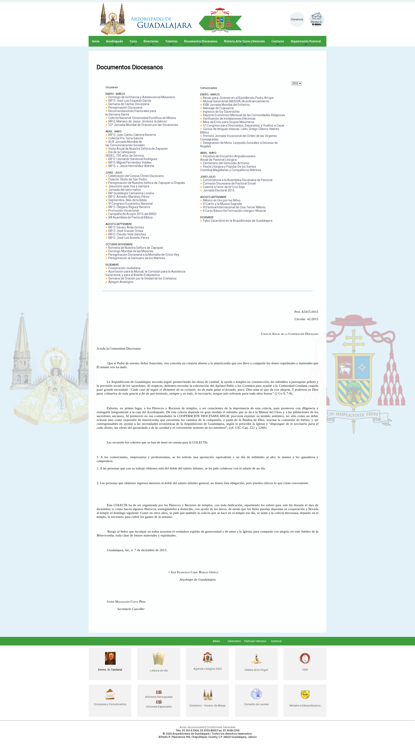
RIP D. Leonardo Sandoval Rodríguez (133, 159)
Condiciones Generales (220, 727)
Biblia (216, 641)
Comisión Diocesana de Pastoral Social (229, 183)
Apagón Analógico (120, 282)
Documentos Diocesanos (200, 43)
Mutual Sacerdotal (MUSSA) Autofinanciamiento (236, 101)
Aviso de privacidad (192, 727)
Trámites (171, 43)
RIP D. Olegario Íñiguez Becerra (129, 207)
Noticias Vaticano (255, 641)
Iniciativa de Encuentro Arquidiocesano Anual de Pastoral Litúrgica (228, 157)
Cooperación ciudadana (124, 268)
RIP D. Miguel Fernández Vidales (130, 162)
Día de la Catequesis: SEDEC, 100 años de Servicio (124, 153)
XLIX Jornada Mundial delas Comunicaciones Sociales (125, 143)
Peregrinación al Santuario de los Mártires (136, 258)
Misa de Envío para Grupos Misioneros (228, 122)
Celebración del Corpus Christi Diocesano (136, 176)
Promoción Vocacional (123, 210)
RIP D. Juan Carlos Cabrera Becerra (132, 134)
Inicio (95, 41)
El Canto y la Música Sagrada (222, 204)
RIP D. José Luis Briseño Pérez (128, 237)
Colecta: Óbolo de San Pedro (127, 179)
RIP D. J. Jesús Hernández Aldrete (131, 166)
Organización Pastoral (306, 43)
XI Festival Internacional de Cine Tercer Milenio (234, 207)
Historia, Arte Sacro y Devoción (244, 43)
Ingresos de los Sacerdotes (221, 111)
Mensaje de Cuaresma (218, 108)
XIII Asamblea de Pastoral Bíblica (130, 217)
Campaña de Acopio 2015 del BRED (132, 214)
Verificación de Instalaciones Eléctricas (229, 118)
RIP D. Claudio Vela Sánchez (127, 234)
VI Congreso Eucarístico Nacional (130, 203)
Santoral (276, 641)
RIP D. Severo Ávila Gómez (126, 227)
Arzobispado (114, 43)
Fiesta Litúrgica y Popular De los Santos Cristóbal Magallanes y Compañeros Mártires (230, 168)
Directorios (151, 43)
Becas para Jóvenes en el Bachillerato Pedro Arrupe (238, 98)
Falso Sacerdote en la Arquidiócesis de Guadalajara (237, 220)
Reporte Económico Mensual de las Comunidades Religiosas (244, 115)
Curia (133, 43)
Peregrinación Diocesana (125, 107)
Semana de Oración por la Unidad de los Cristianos (142, 278)
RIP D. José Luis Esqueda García (129, 100)
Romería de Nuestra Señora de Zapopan (135, 247)
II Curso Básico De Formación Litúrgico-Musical (234, 210)
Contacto (277, 43)
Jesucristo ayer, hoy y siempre (128, 186)
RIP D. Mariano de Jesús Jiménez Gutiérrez (137, 121)
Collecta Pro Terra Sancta (125, 138)
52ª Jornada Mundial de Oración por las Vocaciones (143, 125)
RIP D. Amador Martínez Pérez (129, 196)
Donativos (297, 19)
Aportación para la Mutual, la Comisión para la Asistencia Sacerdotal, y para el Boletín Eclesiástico (145, 273)
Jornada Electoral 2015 (219, 190)
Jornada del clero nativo (124, 189)
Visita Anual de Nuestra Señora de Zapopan (138, 148)
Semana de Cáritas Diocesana (128, 104)
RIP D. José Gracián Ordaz (125, 231)
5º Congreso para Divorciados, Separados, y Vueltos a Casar (243, 125)
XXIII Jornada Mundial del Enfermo (226, 104)
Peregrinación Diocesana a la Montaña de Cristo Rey (143, 254)
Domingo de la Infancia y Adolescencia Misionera (141, 97)
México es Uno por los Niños (222, 200)
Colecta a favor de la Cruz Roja (224, 187)
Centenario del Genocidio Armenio (226, 163)
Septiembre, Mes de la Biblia (127, 200)
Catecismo (234, 641)
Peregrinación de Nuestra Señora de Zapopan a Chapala (146, 183)
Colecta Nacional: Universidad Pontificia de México (142, 118)
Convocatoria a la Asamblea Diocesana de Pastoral (237, 180)
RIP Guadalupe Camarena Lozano (131, 193)
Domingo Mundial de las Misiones (130, 251)
